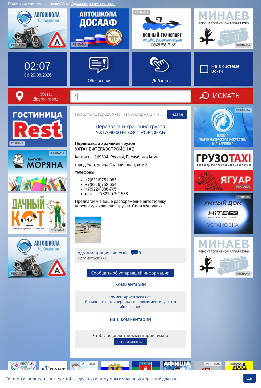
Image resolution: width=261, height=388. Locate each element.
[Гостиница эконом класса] (38, 126)
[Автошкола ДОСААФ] (99, 28)
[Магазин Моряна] (38, 170)
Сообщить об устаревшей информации (130, 273)
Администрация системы (93, 4)
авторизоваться (130, 341)
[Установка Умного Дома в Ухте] (223, 213)
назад (177, 114)
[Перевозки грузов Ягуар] (223, 170)
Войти (217, 71)
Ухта (46, 94)
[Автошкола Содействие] (37, 28)
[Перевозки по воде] (161, 28)
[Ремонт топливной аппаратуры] (223, 28)
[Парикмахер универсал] (223, 126)
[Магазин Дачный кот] (38, 213)
